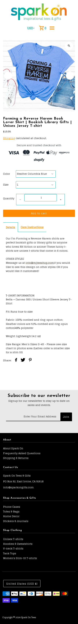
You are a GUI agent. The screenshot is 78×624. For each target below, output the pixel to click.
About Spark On (13, 448)
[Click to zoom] (69, 46)
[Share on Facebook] (16, 360)
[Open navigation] (52, 28)
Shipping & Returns (15, 458)
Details (10, 227)
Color (6, 174)
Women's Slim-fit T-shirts (20, 558)
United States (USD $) (22, 583)
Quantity (8, 198)
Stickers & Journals (15, 521)
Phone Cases (11, 506)
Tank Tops (9, 553)
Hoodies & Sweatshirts (17, 543)
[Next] (70, 75)
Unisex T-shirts (13, 539)
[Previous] (8, 75)
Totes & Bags (11, 511)
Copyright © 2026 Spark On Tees (19, 617)
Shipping (9, 138)
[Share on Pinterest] (30, 360)
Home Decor (11, 516)
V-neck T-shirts (13, 548)
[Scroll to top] (70, 614)
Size (6, 185)
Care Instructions (32, 227)
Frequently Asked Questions (21, 453)
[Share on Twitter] (23, 360)
